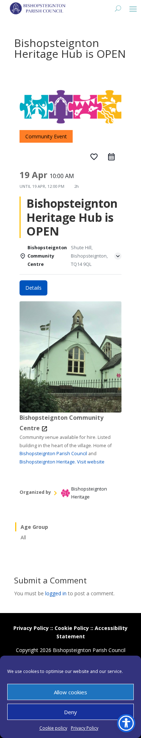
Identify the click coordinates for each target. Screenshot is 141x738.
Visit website (90, 462)
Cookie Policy (72, 628)
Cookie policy (53, 728)
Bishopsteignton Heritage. (48, 462)
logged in (56, 593)
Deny (70, 712)
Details (33, 287)
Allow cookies (70, 692)
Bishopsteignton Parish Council (53, 453)
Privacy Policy (84, 728)
